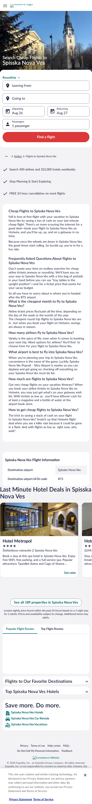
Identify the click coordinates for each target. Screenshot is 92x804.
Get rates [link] (70, 572)
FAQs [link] (66, 745)
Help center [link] (54, 745)
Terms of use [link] (38, 745)
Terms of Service (43, 799)
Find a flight (46, 137)
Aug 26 (17, 113)
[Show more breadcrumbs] (6, 156)
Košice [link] (18, 156)
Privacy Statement (20, 799)
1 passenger (21, 126)
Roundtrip (9, 77)
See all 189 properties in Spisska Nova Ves (46, 602)
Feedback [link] (67, 750)
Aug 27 (62, 113)
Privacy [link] (24, 745)
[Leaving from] (46, 86)
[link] (46, 713)
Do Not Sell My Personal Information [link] (38, 750)
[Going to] (46, 98)
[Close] (85, 775)
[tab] (20, 629)
